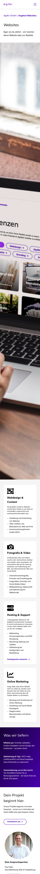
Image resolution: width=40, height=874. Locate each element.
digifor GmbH (10, 16)
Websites (31, 16)
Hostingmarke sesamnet (17, 659)
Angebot (22, 16)
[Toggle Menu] (35, 4)
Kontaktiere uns (13, 822)
